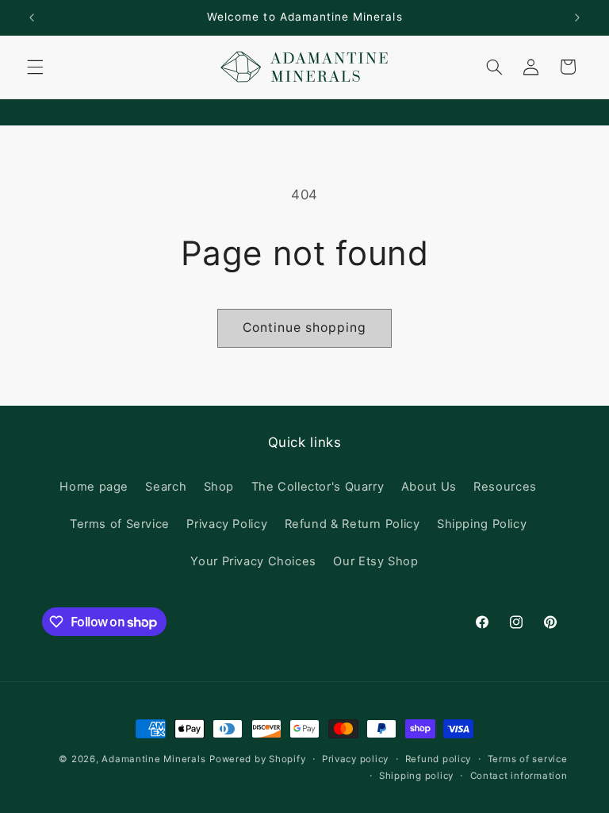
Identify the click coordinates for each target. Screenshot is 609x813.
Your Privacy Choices (253, 561)
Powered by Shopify (257, 759)
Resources (505, 487)
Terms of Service (120, 524)
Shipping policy (416, 775)
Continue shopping (305, 327)
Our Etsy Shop (375, 561)
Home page (93, 487)
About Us (429, 487)
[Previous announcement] (31, 17)
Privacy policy (355, 759)
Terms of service (528, 759)
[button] (35, 66)
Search (165, 487)
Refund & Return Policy (352, 524)
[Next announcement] (577, 17)
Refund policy (438, 759)
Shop (219, 487)
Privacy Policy (226, 524)
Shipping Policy (482, 524)
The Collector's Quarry (318, 487)
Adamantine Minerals (153, 759)
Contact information (519, 775)
